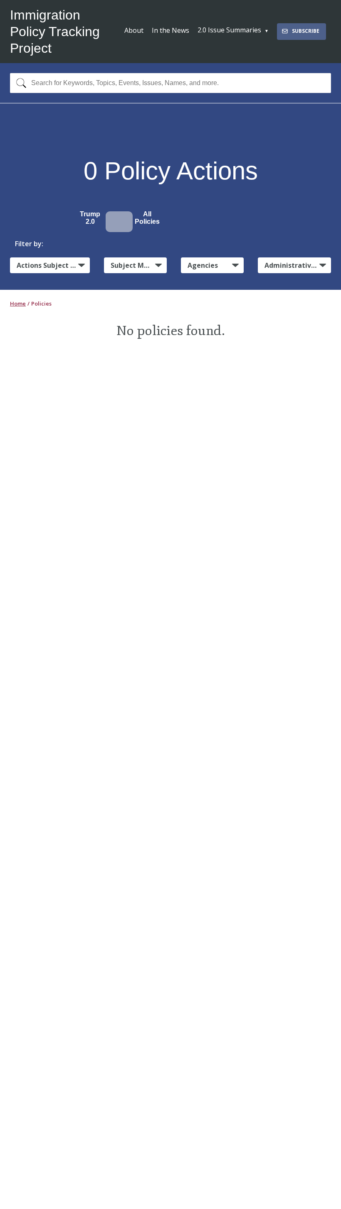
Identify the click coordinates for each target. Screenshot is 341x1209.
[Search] (19, 83)
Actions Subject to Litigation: (53, 265)
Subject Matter (136, 265)
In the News (170, 30)
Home (18, 303)
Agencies (203, 265)
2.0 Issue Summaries (229, 29)
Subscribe (305, 30)
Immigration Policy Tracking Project (55, 31)
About (133, 30)
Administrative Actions (297, 265)
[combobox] (170, 83)
